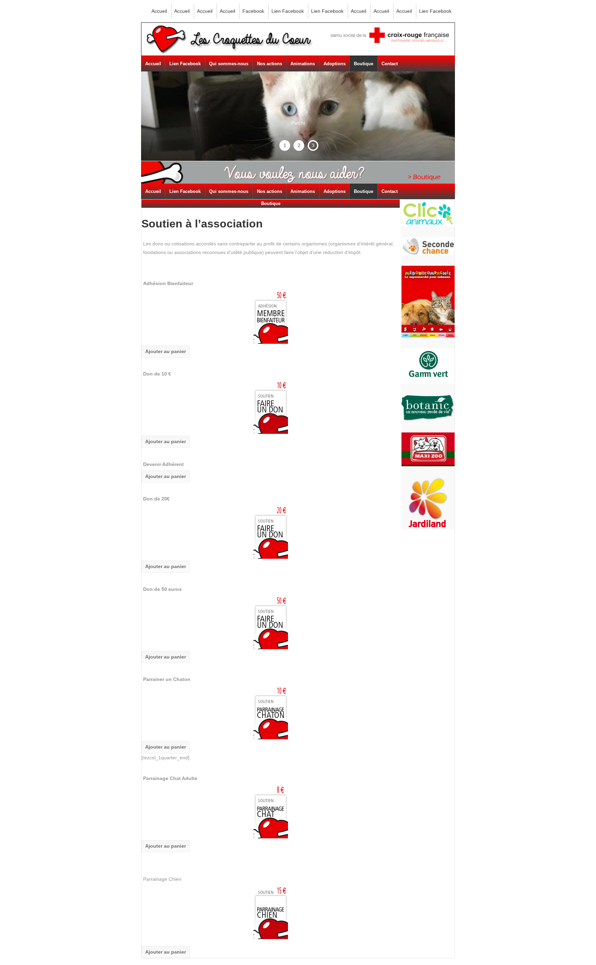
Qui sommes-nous (228, 63)
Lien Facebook (287, 11)
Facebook (253, 11)
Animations (302, 63)
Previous (161, 107)
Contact (389, 63)
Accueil (159, 11)
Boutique (363, 63)
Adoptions (335, 63)
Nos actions (269, 63)
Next (437, 116)
